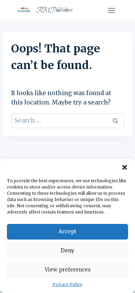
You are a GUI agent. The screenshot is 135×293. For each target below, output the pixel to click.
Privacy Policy (67, 284)
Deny (67, 250)
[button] (124, 167)
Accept (67, 231)
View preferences (68, 269)
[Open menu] (111, 10)
